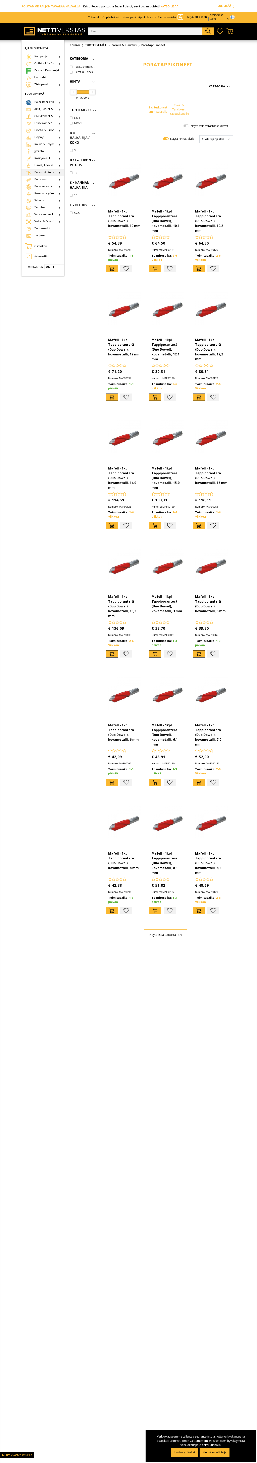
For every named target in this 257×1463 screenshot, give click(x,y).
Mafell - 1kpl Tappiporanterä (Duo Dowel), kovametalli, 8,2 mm (208, 863)
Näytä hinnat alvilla (182, 139)
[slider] (73, 92)
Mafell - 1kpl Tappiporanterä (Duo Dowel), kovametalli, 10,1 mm (165, 221)
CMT (77, 118)
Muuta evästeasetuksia (17, 1455)
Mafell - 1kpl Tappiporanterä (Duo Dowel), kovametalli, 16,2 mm (122, 606)
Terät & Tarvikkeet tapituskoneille (85, 72)
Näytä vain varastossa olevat (209, 126)
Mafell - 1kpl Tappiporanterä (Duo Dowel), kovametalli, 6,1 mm (165, 735)
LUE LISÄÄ (224, 6)
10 (75, 195)
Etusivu (75, 45)
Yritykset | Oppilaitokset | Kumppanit (112, 17)
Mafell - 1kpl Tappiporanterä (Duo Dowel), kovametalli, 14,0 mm (122, 478)
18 (75, 173)
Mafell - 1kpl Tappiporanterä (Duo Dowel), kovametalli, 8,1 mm (165, 863)
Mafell (78, 123)
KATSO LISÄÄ (169, 6)
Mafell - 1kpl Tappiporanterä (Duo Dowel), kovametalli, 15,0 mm (165, 478)
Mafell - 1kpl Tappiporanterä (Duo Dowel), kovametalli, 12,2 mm (209, 349)
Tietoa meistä (167, 17)
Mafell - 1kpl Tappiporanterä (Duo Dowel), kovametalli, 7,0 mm (208, 735)
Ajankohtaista (147, 17)
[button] (168, 86)
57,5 (77, 213)
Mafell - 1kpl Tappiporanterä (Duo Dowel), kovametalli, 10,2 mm (209, 221)
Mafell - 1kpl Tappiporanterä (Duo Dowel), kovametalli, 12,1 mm (165, 349)
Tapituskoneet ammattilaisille (85, 67)
